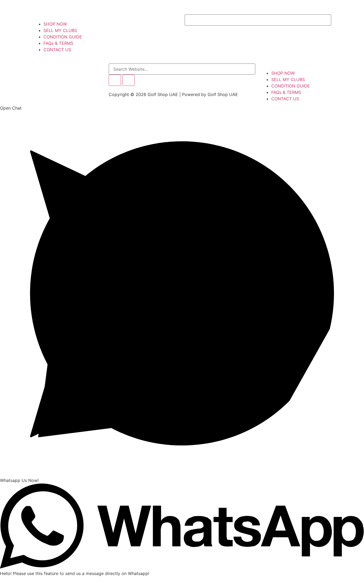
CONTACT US (57, 49)
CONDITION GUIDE (62, 36)
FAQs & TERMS (58, 43)
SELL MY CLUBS (60, 30)
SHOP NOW (55, 24)
